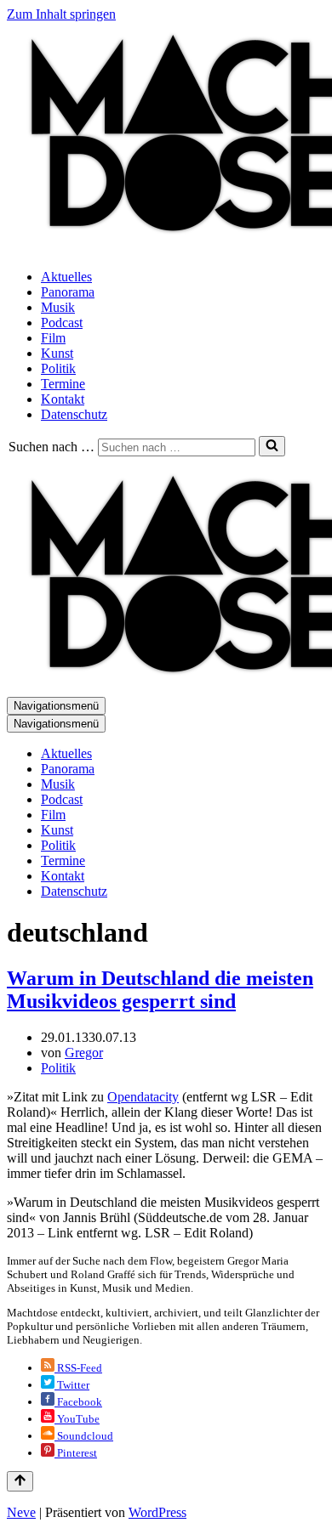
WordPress (157, 1512)
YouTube (77, 1418)
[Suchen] (272, 446)
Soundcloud (83, 1435)
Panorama (67, 292)
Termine (63, 383)
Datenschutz (74, 414)
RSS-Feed (78, 1367)
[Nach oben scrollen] (20, 1481)
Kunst (57, 353)
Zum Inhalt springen (61, 14)
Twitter (71, 1384)
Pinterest (75, 1452)
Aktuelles (66, 276)
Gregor (84, 1052)
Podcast (62, 322)
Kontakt (62, 399)
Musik (58, 307)
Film (53, 338)
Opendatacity (143, 1097)
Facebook (78, 1401)
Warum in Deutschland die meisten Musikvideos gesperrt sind (160, 989)
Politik (58, 368)
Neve (21, 1512)
